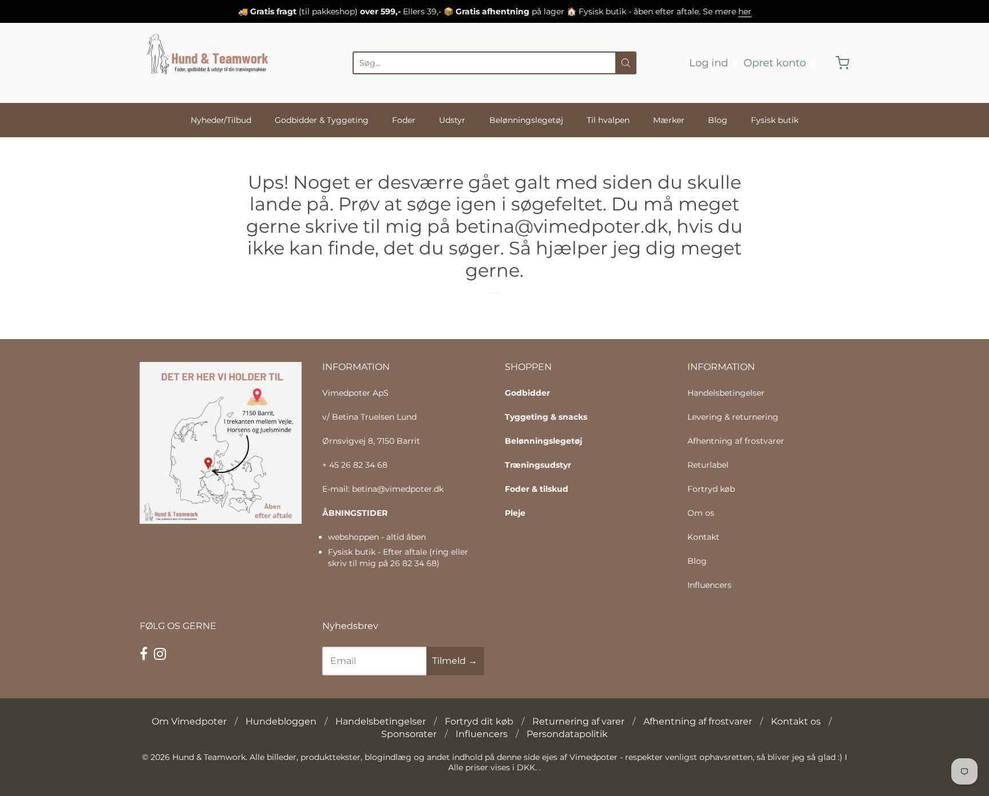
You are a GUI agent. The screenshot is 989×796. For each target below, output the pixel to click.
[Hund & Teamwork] (211, 63)
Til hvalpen (608, 120)
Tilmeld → (454, 660)
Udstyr (452, 120)
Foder (404, 120)
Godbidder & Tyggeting (322, 120)
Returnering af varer (578, 721)
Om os (700, 513)
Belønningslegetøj (526, 120)
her (744, 11)
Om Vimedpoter (189, 721)
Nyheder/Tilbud (221, 120)
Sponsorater (409, 734)
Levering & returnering (732, 417)
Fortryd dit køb (479, 721)
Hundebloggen (281, 721)
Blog (717, 120)
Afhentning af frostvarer (735, 441)
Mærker (669, 120)
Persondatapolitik (567, 734)
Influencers (709, 585)
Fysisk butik (774, 120)
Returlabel (708, 465)
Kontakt (703, 537)
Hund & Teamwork (209, 757)
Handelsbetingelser (726, 393)
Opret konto (774, 63)
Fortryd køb (711, 489)
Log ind (708, 63)
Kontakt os (796, 721)
